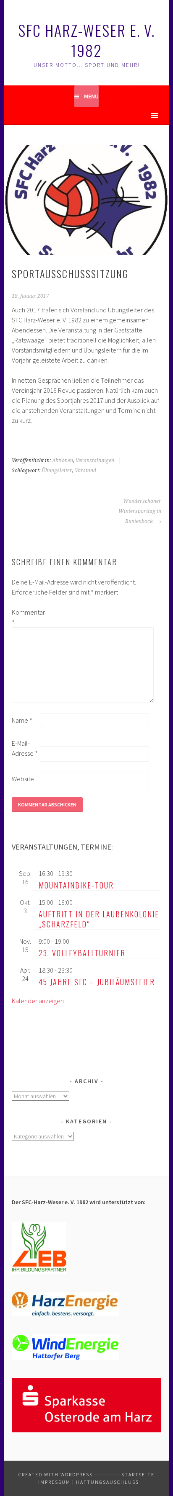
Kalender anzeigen (38, 1000)
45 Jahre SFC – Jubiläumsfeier (97, 981)
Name (22, 720)
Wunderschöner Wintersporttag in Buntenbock (139, 511)
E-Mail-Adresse (25, 748)
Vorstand (85, 471)
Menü (91, 96)
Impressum (54, 1482)
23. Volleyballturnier (82, 953)
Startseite (138, 1474)
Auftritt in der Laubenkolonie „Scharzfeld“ (99, 919)
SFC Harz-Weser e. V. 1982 (86, 40)
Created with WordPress (55, 1474)
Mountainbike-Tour (76, 885)
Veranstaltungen (95, 460)
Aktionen (62, 460)
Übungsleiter (57, 471)
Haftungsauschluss (107, 1482)
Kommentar (25, 617)
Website (23, 779)
